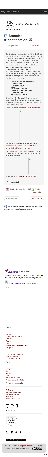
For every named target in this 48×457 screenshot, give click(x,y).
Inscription (9, 347)
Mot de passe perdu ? (13, 378)
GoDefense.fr (10, 390)
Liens (7, 343)
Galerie (8, 341)
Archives (9, 339)
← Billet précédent (12, 45)
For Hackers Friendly (13, 359)
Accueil (8, 334)
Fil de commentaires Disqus (15, 354)
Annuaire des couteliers (14, 336)
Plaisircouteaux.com (13, 399)
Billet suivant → (37, 45)
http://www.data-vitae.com (31, 108)
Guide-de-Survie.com (13, 392)
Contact (8, 373)
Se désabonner (21, 345)
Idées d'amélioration (13, 356)
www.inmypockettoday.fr (24, 446)
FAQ (7, 375)
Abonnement (10, 345)
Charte (8, 371)
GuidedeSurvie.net (12, 394)
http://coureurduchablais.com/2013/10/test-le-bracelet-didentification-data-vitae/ (22, 147)
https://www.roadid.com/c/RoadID (25, 176)
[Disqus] (24, 239)
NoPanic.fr (9, 396)
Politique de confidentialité (15, 380)
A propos (9, 369)
